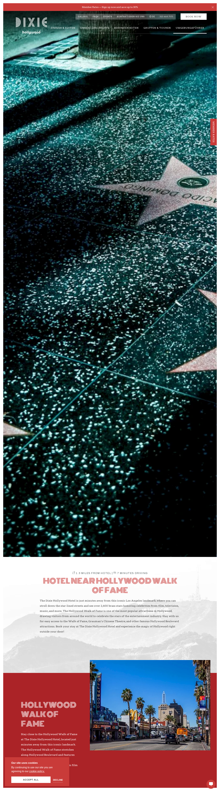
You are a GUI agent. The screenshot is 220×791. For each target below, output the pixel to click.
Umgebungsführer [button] (190, 28)
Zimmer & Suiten (63, 28)
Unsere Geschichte (94, 28)
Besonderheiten (126, 28)
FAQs (95, 16)
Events (107, 16)
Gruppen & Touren (157, 28)
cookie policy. (37, 771)
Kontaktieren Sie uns (130, 16)
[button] (212, 7)
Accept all (31, 779)
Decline (58, 780)
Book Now (193, 16)
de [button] (153, 16)
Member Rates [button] (213, 132)
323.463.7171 (166, 16)
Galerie (83, 16)
